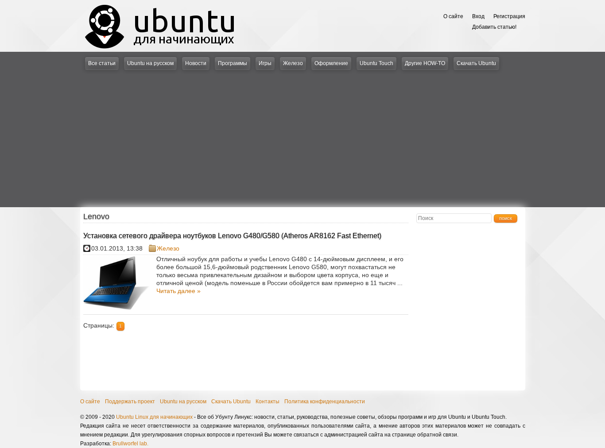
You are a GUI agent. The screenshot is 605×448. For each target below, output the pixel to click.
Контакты (267, 401)
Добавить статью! (494, 27)
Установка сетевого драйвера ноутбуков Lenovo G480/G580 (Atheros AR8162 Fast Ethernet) (232, 235)
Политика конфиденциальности (324, 401)
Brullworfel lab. (130, 443)
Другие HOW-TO (425, 63)
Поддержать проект (130, 401)
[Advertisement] (302, 136)
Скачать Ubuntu (476, 63)
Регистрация (509, 16)
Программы (232, 63)
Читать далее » (178, 290)
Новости (195, 63)
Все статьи (102, 63)
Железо (293, 63)
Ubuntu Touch (376, 63)
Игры (265, 63)
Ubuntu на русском (150, 63)
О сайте (453, 16)
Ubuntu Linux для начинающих (154, 417)
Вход (478, 16)
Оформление (331, 63)
